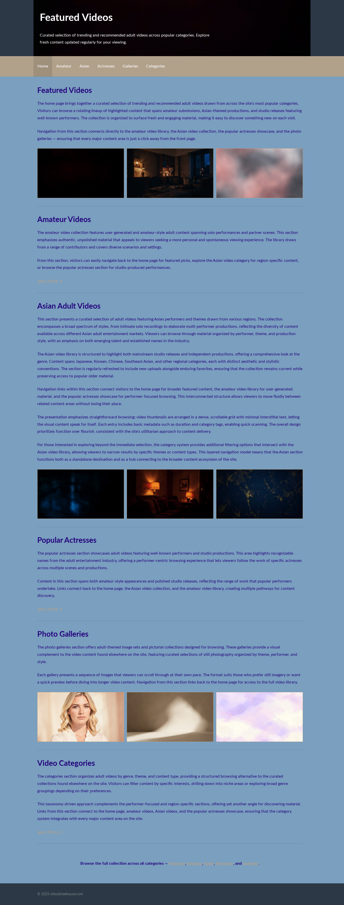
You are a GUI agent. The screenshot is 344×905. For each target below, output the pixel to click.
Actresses (106, 66)
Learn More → (49, 281)
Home (43, 66)
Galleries (130, 66)
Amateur (64, 66)
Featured (177, 863)
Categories (155, 66)
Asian (84, 66)
